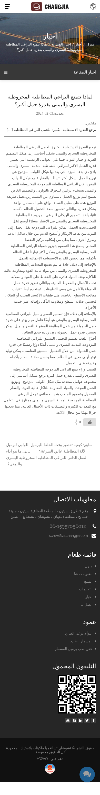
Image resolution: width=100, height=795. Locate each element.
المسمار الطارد (81, 641)
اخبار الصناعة (61, 44)
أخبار (78, 44)
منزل (90, 44)
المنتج (88, 581)
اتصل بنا (87, 604)
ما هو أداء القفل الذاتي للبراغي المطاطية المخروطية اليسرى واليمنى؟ (46, 457)
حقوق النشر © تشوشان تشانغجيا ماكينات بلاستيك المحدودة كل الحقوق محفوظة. (50, 750)
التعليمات (86, 589)
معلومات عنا (83, 574)
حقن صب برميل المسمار (74, 649)
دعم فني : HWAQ (50, 759)
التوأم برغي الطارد (79, 633)
